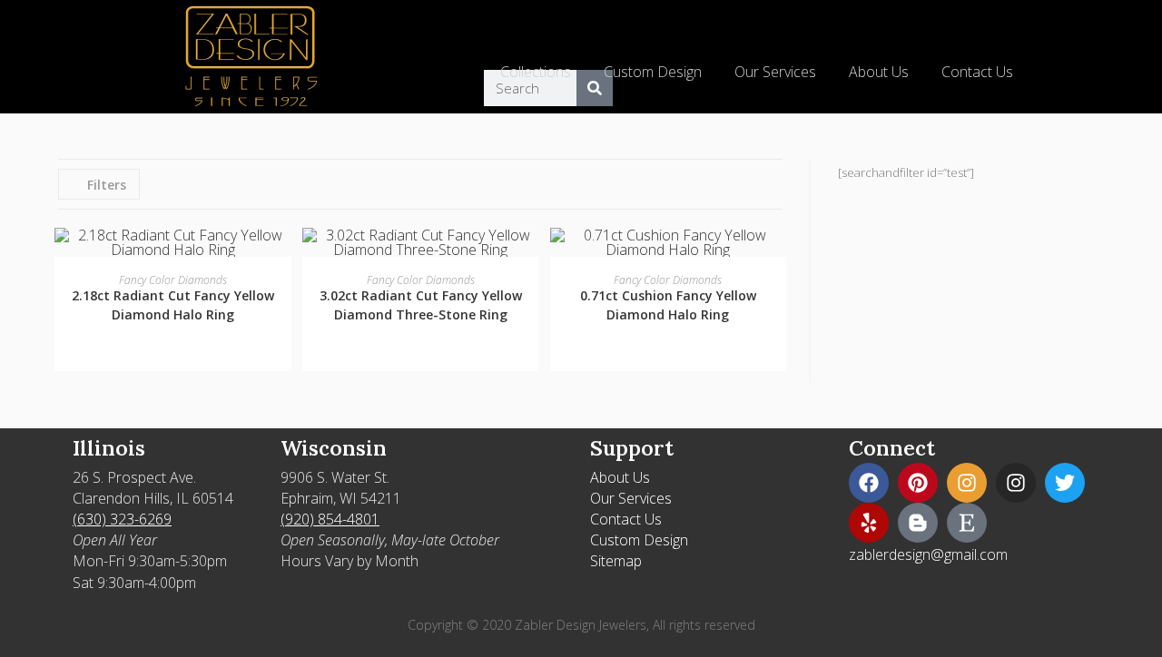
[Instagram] (967, 483)
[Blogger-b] (918, 523)
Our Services (775, 72)
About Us (879, 72)
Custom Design (653, 72)
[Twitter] (1065, 483)
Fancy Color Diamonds (173, 280)
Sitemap (616, 561)
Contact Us (977, 72)
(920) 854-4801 (330, 519)
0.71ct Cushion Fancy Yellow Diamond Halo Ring (668, 305)
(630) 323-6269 (122, 519)
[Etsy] (967, 523)
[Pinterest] (918, 483)
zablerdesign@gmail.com (928, 554)
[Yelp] (869, 523)
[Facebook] (869, 483)
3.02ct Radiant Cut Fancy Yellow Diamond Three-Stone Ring (421, 305)
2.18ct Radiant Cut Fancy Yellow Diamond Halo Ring (173, 305)
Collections (535, 72)
